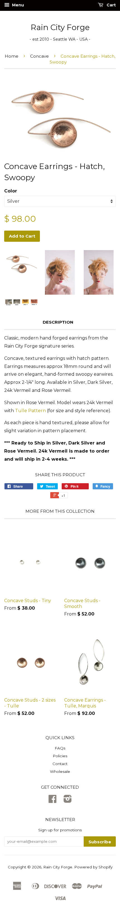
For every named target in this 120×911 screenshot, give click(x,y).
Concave (39, 56)
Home (11, 56)
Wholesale (60, 771)
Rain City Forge (60, 27)
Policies (60, 756)
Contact (60, 763)
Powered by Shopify (93, 867)
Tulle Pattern (30, 410)
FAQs (60, 748)
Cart (110, 5)
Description (58, 322)
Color (10, 191)
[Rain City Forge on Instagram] (67, 800)
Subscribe (99, 841)
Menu (17, 5)
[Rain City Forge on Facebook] (52, 800)
